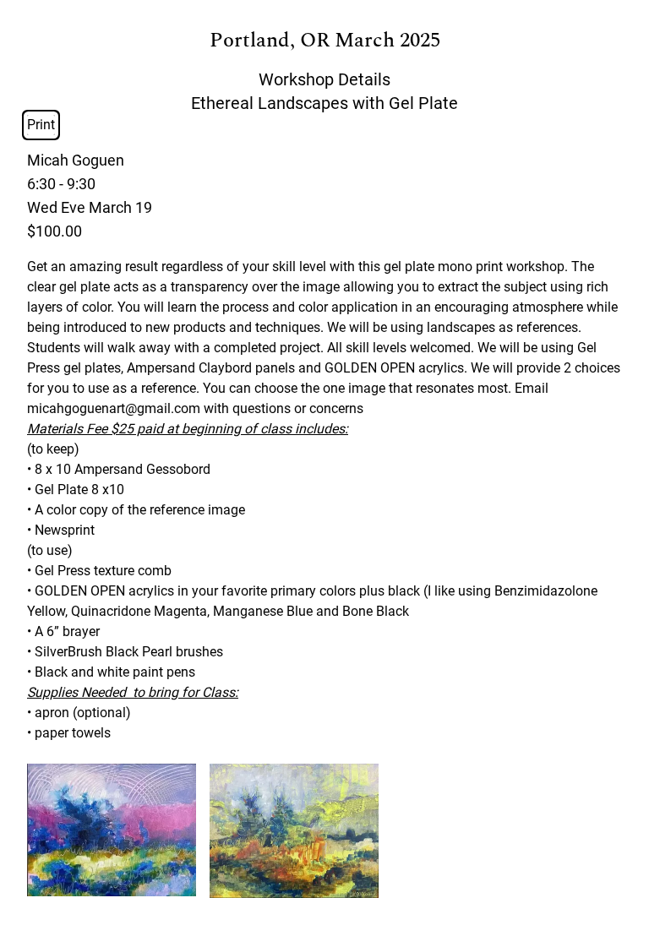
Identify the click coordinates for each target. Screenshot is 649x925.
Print (41, 125)
